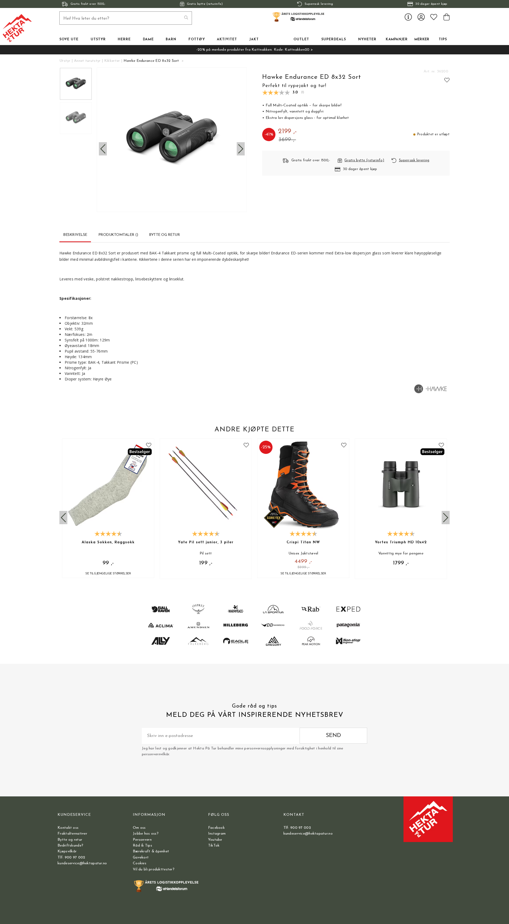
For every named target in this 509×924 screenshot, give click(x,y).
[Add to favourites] (447, 80)
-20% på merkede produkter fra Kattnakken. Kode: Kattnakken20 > (254, 50)
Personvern (142, 840)
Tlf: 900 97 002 (71, 858)
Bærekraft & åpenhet (151, 851)
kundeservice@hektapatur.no (82, 863)
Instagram (217, 834)
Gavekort (141, 858)
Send (333, 735)
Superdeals (333, 39)
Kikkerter (112, 61)
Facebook (216, 828)
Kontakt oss (68, 828)
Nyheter (367, 39)
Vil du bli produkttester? (153, 869)
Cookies (139, 863)
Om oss (139, 828)
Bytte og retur (70, 840)
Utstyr (65, 61)
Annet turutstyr (87, 61)
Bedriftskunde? (70, 846)
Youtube (215, 840)
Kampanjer (396, 39)
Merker (421, 39)
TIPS (443, 39)
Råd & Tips (142, 846)
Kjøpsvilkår (67, 851)
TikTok (214, 846)
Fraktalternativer (72, 834)
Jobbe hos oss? (146, 834)
